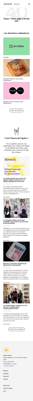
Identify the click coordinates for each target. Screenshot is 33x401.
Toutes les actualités (16, 329)
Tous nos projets (16, 110)
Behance (5, 370)
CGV (4, 391)
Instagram (6, 373)
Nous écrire (6, 385)
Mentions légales (8, 388)
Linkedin (5, 379)
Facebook (6, 376)
